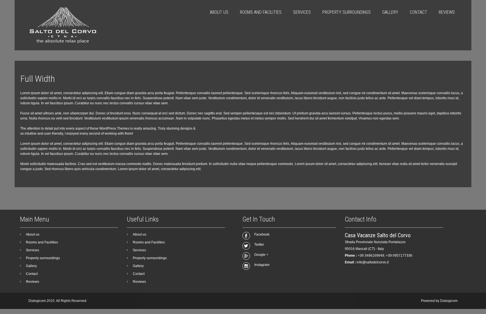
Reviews (447, 12)
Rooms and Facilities (261, 12)
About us (219, 12)
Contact (418, 12)
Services (302, 12)
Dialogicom (449, 301)
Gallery (390, 12)
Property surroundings (346, 12)
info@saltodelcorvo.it (373, 262)
